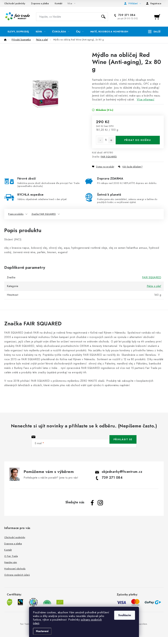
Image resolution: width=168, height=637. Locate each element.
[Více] (154, 31)
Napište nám (10, 562)
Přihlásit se (123, 439)
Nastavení (42, 631)
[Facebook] (92, 502)
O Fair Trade (11, 556)
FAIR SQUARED (109, 156)
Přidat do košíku (137, 140)
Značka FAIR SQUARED (44, 214)
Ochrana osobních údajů (17, 575)
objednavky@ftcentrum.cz (122, 471)
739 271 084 (126, 15)
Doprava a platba (40, 3)
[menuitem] (18, 31)
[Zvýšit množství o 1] (111, 140)
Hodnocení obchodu (15, 568)
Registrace (155, 3)
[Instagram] (100, 502)
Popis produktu (15, 214)
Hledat (103, 16)
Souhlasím (124, 615)
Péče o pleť (154, 286)
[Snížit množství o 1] (100, 140)
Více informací (145, 99)
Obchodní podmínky (14, 3)
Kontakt (58, 3)
